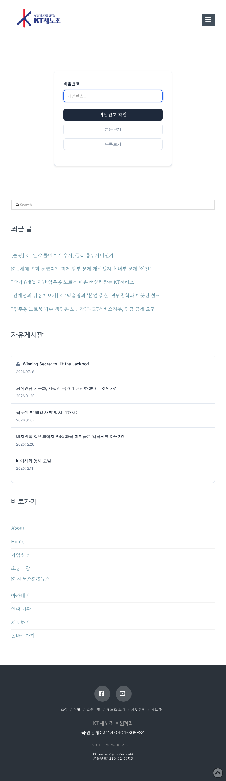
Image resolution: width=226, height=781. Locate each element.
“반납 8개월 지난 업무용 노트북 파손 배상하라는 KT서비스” (74, 282)
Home (17, 542)
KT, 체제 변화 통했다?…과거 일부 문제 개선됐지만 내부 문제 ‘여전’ (81, 269)
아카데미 (20, 596)
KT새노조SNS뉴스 (30, 579)
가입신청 (20, 555)
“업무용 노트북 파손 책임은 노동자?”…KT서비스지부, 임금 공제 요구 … (85, 309)
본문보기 (113, 129)
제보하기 (20, 623)
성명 (77, 709)
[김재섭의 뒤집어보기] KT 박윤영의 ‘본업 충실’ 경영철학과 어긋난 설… (85, 296)
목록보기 (113, 143)
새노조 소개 (116, 709)
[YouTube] (124, 694)
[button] (208, 20)
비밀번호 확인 (113, 115)
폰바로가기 (23, 636)
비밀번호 (71, 83)
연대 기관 (21, 609)
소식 (64, 709)
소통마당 (20, 568)
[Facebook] (102, 694)
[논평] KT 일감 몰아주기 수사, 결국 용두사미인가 (62, 255)
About (17, 528)
